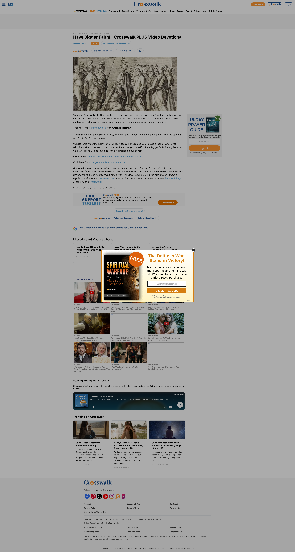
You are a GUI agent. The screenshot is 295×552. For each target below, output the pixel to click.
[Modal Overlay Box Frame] (147, 276)
